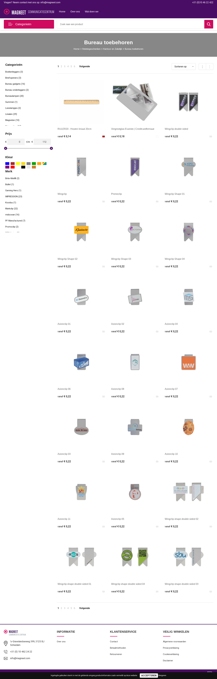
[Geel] (18, 163)
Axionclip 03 (64, 454)
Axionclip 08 (117, 389)
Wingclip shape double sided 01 (74, 584)
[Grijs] (29, 163)
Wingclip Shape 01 (175, 194)
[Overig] (44, 163)
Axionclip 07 (171, 389)
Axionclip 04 (171, 324)
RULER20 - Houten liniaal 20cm (74, 129)
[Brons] (34, 167)
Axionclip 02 (117, 324)
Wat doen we (91, 11)
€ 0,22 (171, 136)
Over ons (75, 11)
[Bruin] (13, 163)
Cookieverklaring (171, 654)
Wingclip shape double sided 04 (128, 584)
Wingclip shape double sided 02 (181, 519)
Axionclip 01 (64, 324)
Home (62, 11)
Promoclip (116, 194)
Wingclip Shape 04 (175, 259)
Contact (114, 641)
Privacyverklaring (171, 648)
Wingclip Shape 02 (68, 259)
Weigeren (162, 675)
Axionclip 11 (64, 519)
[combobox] (130, 24)
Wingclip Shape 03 (121, 259)
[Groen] (34, 163)
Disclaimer (168, 660)
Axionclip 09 (117, 454)
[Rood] (13, 167)
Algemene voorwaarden (174, 641)
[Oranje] (39, 163)
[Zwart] (23, 167)
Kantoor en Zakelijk (112, 49)
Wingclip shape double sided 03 (181, 584)
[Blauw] (7, 163)
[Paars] (7, 167)
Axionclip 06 (64, 389)
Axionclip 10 (171, 454)
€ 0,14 (64, 136)
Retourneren (116, 654)
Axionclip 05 (117, 519)
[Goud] (23, 163)
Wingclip (62, 194)
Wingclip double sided (176, 129)
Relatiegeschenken (91, 49)
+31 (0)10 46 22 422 (202, 2)
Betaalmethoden (118, 648)
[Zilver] (29, 167)
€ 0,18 (117, 136)
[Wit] (18, 167)
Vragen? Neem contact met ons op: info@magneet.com (32, 2)
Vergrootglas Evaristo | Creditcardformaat (132, 129)
